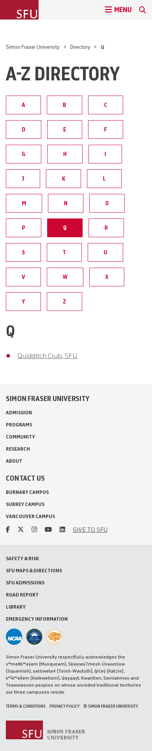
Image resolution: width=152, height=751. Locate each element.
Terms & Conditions (26, 706)
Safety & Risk (22, 558)
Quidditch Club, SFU (48, 356)
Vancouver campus (30, 516)
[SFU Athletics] (14, 636)
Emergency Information (37, 619)
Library (16, 607)
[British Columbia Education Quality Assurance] (34, 636)
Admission (19, 412)
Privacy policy (64, 706)
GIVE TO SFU (90, 529)
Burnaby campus (27, 492)
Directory (80, 47)
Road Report (22, 594)
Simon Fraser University (33, 47)
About (14, 461)
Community (20, 436)
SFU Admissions (25, 582)
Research (18, 449)
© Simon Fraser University (110, 706)
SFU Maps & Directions (34, 570)
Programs (19, 424)
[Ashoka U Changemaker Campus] (54, 636)
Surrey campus (25, 504)
